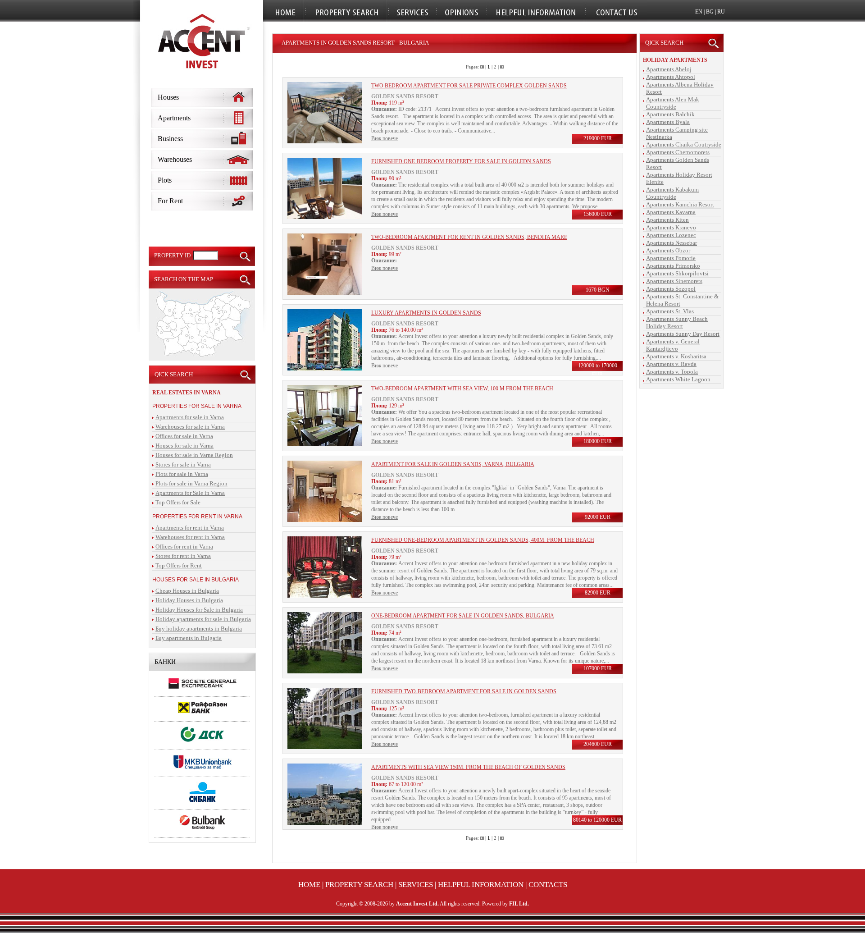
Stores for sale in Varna (183, 464)
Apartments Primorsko (673, 265)
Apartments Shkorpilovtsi (677, 273)
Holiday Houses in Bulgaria (189, 600)
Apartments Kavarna (671, 212)
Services (415, 884)
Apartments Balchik (670, 114)
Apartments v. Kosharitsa (676, 356)
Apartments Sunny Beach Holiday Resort (677, 322)
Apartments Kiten (667, 219)
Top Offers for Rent (178, 565)
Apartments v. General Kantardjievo (673, 345)
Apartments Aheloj (669, 69)
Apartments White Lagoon (678, 379)
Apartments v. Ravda (671, 364)
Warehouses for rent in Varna (190, 537)
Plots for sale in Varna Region (191, 483)
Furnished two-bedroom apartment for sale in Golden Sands (463, 691)
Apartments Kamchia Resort (680, 204)
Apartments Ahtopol (670, 76)
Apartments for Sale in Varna (190, 492)
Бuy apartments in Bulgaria (188, 638)
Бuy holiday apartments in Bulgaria (198, 628)
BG (710, 12)
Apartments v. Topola (672, 371)
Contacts (547, 884)
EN (698, 12)
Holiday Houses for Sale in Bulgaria (199, 609)
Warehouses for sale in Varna (190, 426)
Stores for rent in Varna (183, 556)
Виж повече (384, 138)
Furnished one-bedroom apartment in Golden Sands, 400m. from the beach (482, 540)
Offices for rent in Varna (184, 546)
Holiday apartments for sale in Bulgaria (203, 619)
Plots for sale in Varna (181, 474)
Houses (168, 97)
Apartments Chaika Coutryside (683, 144)
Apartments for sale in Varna (189, 417)
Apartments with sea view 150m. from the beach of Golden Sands (468, 767)
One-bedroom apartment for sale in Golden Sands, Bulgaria (462, 616)
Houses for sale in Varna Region (194, 455)
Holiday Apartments (675, 60)
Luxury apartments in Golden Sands (426, 313)
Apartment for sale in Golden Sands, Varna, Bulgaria (452, 464)
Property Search (359, 884)
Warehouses (175, 159)
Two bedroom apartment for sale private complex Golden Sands (469, 85)
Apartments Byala (668, 122)
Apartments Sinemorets (674, 281)
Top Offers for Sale (177, 502)
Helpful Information (481, 884)
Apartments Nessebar (671, 242)
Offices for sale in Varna (184, 436)
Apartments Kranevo (671, 227)
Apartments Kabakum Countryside (672, 193)
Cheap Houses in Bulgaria (187, 590)
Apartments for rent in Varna (189, 527)
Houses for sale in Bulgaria (195, 579)
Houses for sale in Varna (184, 445)
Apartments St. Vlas (670, 311)
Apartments (174, 118)
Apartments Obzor (668, 250)
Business (170, 138)
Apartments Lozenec (671, 235)
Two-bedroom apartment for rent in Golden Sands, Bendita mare (469, 237)
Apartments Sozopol (671, 288)
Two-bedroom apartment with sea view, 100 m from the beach (462, 388)
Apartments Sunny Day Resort (682, 333)
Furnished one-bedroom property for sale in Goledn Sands (461, 161)
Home (309, 884)
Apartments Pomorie (671, 258)
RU (721, 12)
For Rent (170, 201)
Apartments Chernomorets (678, 152)
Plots (165, 180)
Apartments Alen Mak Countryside (672, 103)
